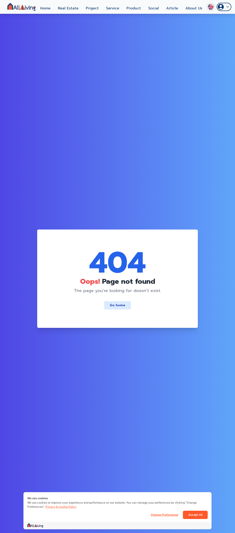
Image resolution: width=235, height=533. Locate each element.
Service (112, 8)
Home (45, 8)
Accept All (195, 514)
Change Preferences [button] (164, 514)
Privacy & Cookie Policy (60, 506)
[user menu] (224, 7)
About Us (193, 8)
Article (172, 8)
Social (153, 8)
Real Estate (68, 8)
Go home (117, 305)
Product (133, 8)
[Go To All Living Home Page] (21, 7)
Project (92, 8)
